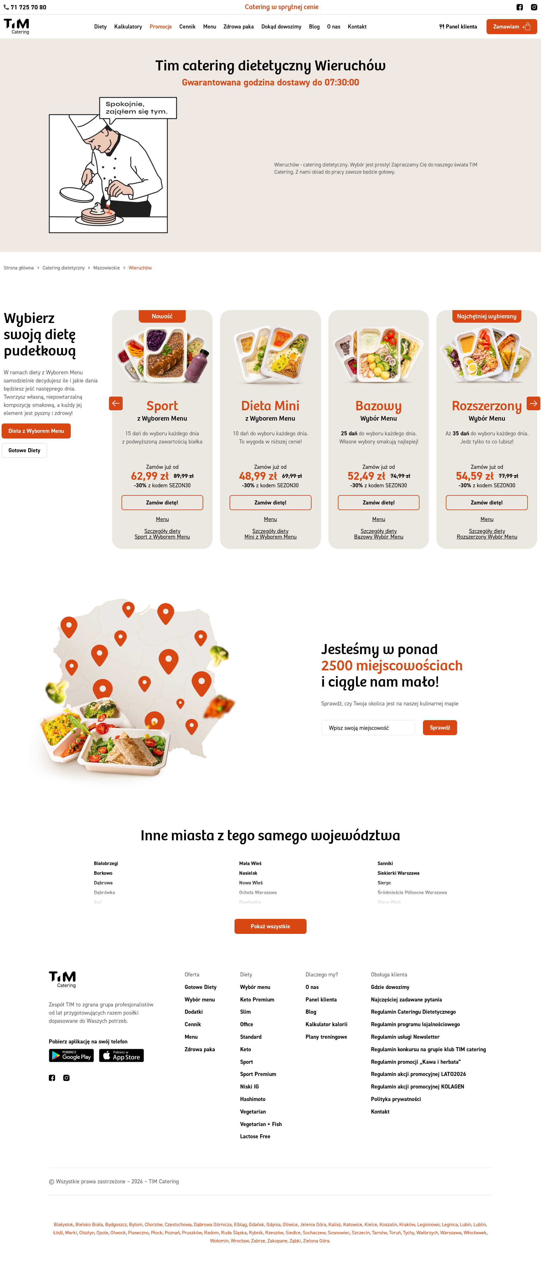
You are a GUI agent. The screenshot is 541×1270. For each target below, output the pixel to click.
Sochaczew (314, 1233)
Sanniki (385, 863)
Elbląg (240, 1224)
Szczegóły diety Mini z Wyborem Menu (270, 534)
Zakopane (277, 1241)
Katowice (352, 1224)
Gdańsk (256, 1224)
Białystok (63, 1224)
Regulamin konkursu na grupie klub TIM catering (428, 1049)
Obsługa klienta (389, 974)
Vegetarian (253, 1111)
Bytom (135, 1224)
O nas (333, 26)
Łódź (58, 1233)
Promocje (161, 26)
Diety (100, 26)
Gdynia (273, 1224)
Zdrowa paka (239, 26)
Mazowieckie (107, 267)
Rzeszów (274, 1233)
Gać (98, 902)
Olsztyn (86, 1233)
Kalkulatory (128, 26)
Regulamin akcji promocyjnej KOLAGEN (417, 1086)
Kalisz (334, 1224)
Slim (245, 1012)
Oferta (192, 974)
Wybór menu (200, 999)
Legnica (450, 1224)
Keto (245, 1049)
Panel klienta (321, 999)
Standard (250, 1036)
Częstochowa (178, 1224)
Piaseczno (138, 1233)
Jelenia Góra (313, 1224)
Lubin (465, 1224)
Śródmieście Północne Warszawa (412, 892)
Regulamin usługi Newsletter (405, 1036)
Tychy (408, 1233)
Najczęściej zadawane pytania (406, 999)
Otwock (118, 1233)
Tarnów (379, 1233)
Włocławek (475, 1233)
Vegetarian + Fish (261, 1124)
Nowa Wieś (251, 882)
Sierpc (384, 882)
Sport (246, 1061)
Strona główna (19, 267)
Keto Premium (257, 999)
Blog (314, 26)
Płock (245, 912)
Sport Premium (258, 1074)
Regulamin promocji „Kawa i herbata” (416, 1061)
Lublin (479, 1224)
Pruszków (192, 1233)
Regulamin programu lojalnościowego (415, 1024)
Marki (71, 1233)
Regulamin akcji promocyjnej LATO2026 (418, 1074)
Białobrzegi (106, 863)
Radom (211, 1233)
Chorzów (153, 1224)
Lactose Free (255, 1136)
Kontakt (357, 26)
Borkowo (103, 873)
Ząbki (295, 1241)
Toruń (395, 1233)
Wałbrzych (427, 1233)
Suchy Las (388, 912)
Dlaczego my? (322, 974)
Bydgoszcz (116, 1224)
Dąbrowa (103, 882)
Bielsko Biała (89, 1224)
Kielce (370, 1224)
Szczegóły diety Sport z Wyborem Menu (162, 534)
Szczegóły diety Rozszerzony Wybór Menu (487, 534)
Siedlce (293, 1233)
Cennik (187, 26)
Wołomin (219, 1241)
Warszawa (450, 1233)
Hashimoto (252, 1099)
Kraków (407, 1224)
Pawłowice (250, 902)
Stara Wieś (389, 902)
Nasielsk (248, 873)
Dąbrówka (104, 892)
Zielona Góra (316, 1241)
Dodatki (194, 1012)
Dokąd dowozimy (281, 26)
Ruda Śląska (234, 1233)
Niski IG (249, 1086)
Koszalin (388, 1224)
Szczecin (361, 1233)
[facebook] (520, 7)
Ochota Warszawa (258, 892)
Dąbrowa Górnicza (213, 1224)
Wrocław (240, 1241)
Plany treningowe (326, 1036)
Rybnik (256, 1233)
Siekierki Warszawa (399, 873)
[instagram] (534, 7)
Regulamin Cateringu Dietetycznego (413, 1012)
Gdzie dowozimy (390, 987)
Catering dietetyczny (64, 267)
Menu (209, 26)
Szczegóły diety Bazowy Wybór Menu (378, 534)
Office (246, 1024)
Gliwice (290, 1224)
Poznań (172, 1233)
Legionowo (428, 1224)
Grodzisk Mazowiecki (116, 912)
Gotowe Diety (201, 987)
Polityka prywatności (396, 1099)
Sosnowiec (339, 1233)
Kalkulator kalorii (327, 1024)
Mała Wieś (250, 863)
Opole (102, 1233)
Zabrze (258, 1241)
